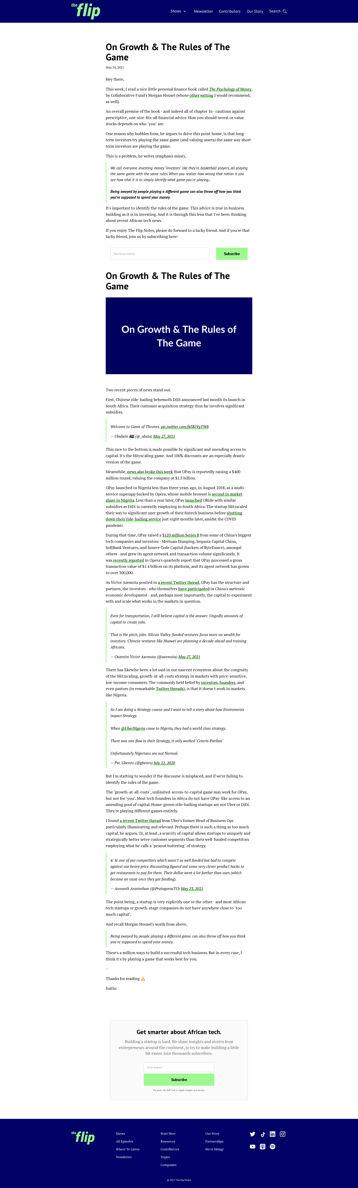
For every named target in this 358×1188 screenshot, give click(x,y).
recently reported (128, 560)
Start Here (168, 1134)
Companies (168, 1165)
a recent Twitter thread (178, 582)
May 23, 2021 (192, 888)
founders (227, 682)
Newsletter (124, 1157)
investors (209, 682)
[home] (85, 11)
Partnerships (214, 1141)
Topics (165, 1157)
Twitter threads (169, 688)
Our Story (212, 1134)
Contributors (170, 1149)
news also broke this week (150, 471)
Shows (176, 11)
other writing (201, 95)
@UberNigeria (133, 728)
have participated (194, 588)
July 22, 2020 (164, 762)
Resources (168, 1141)
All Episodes (124, 1141)
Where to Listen (127, 1149)
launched (193, 500)
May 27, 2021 (164, 436)
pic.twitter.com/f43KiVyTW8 (185, 426)
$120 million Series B (180, 535)
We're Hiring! (214, 1149)
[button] (179, 11)
